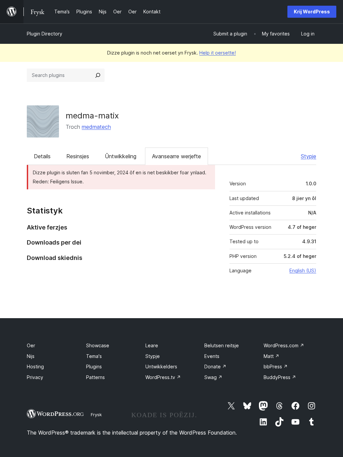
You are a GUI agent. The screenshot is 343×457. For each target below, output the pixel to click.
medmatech (96, 126)
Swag (213, 377)
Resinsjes (77, 156)
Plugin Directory (44, 33)
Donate (215, 366)
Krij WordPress (312, 11)
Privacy (35, 377)
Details (42, 156)
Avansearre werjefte (176, 156)
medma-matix (92, 115)
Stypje (308, 156)
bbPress (276, 366)
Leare (151, 345)
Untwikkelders (161, 366)
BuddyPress (280, 377)
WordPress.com (284, 345)
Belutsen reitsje (221, 345)
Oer (31, 345)
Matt (271, 356)
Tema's (94, 356)
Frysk (96, 414)
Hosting (35, 366)
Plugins (94, 366)
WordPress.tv (163, 377)
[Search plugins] (98, 75)
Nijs (31, 356)
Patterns (95, 377)
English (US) (302, 270)
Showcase (97, 345)
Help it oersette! (217, 53)
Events (211, 356)
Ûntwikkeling (120, 156)
